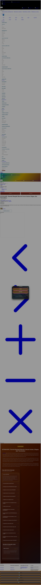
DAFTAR (20, 291)
